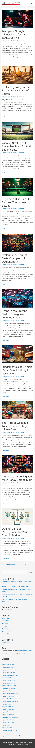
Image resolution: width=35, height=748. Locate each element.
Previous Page (10, 564)
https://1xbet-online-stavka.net (10, 670)
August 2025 (5, 620)
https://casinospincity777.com (10, 683)
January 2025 (5, 634)
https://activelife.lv (7, 727)
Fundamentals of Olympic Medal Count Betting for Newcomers (17, 370)
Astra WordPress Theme (21, 744)
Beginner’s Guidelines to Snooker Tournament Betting (16, 202)
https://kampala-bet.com (8, 688)
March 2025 (5, 628)
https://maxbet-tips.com (8, 677)
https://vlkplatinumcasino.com (10, 693)
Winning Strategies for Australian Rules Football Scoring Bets (16, 146)
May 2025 (4, 626)
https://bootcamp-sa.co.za (9, 709)
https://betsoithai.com (8, 664)
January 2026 (5, 618)
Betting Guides (6, 40)
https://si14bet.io (6, 704)
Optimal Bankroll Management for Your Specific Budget (15, 532)
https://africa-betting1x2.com (10, 675)
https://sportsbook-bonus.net (10, 717)
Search (4, 569)
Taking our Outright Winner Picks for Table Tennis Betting (15, 34)
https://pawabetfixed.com (9, 685)
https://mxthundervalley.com (10, 720)
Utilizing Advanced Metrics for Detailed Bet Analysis (16, 586)
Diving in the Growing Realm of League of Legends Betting (14, 314)
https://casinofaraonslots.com (10, 691)
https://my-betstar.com (8, 706)
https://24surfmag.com (8, 714)
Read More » (5, 61)
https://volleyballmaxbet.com (10, 698)
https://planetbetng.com (8, 672)
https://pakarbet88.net (8, 667)
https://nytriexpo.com (8, 722)
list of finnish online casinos (24, 650)
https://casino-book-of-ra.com (10, 701)
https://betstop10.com (8, 696)
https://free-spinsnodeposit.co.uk (11, 736)
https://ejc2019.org (7, 725)
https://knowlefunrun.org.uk (9, 730)
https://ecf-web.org (7, 712)
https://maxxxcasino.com (9, 680)
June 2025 (5, 623)
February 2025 (6, 631)
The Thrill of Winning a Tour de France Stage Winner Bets (15, 426)
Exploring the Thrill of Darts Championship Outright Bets (14, 258)
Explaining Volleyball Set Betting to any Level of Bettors (16, 90)
